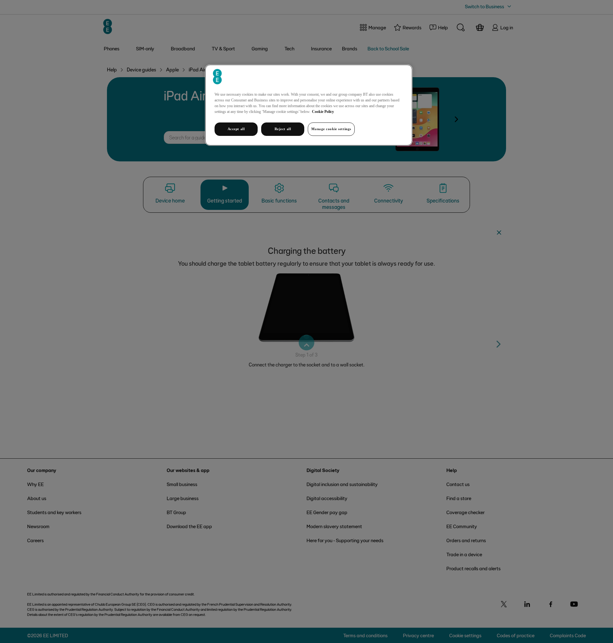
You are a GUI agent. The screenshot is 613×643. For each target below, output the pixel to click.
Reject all (283, 129)
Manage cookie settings (331, 129)
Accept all (236, 129)
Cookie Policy (323, 111)
